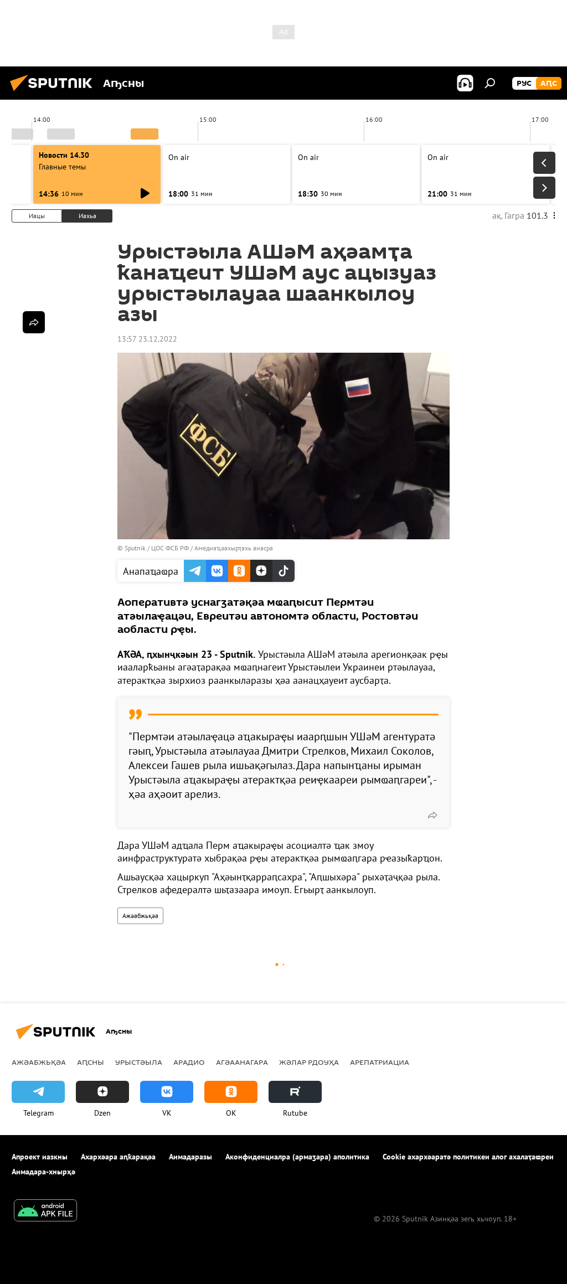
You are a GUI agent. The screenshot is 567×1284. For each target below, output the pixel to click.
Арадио (189, 1062)
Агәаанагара (242, 1062)
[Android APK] (45, 1211)
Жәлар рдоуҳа (309, 1062)
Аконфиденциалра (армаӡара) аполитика (297, 1157)
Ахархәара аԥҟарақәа (118, 1157)
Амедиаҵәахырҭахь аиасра (233, 548)
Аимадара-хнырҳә (43, 1172)
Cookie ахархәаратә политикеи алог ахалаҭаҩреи (468, 1157)
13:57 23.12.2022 (147, 339)
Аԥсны (90, 1062)
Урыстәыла (138, 1062)
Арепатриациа (379, 1062)
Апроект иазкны (40, 1157)
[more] (432, 815)
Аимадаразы (190, 1157)
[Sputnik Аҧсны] (54, 92)
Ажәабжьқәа (140, 915)
